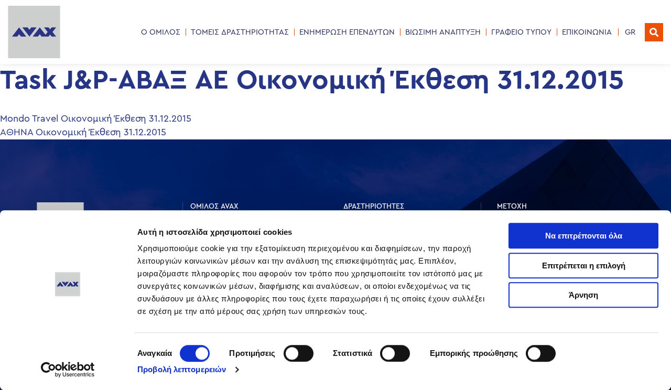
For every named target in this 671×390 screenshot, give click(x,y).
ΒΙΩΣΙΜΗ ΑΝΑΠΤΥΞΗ (443, 32)
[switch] (298, 353)
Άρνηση (583, 294)
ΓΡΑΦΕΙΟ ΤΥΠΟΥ (521, 32)
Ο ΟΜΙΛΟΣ (160, 32)
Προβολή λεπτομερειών (181, 369)
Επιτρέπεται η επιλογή (583, 265)
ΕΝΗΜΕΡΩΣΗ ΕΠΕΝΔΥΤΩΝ (347, 32)
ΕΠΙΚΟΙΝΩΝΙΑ (587, 32)
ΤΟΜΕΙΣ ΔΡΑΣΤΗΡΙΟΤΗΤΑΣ (240, 32)
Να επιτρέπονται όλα (583, 235)
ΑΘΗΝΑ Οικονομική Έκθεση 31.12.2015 (83, 132)
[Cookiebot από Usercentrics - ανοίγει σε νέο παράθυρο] (68, 369)
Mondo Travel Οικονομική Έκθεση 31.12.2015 (95, 118)
